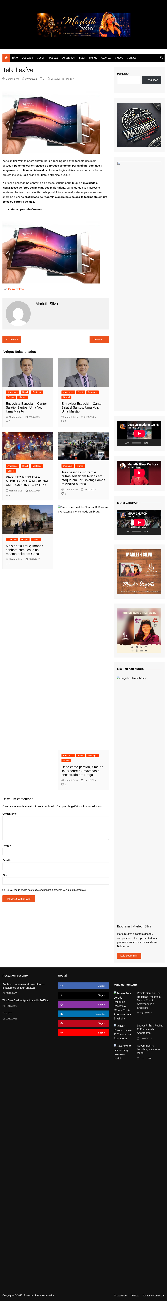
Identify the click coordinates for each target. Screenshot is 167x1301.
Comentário (9, 813)
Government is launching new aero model (148, 1049)
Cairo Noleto (16, 289)
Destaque (27, 57)
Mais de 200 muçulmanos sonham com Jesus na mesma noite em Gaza (24, 550)
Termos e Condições (154, 1295)
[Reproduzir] (121, 442)
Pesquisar (123, 73)
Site (4, 875)
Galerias (106, 57)
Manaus (53, 57)
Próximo (97, 339)
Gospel (41, 57)
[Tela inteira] (157, 442)
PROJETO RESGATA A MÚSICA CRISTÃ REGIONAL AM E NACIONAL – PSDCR (27, 481)
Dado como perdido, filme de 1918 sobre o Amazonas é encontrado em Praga (82, 771)
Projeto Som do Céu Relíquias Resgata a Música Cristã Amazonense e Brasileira (149, 1000)
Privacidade (120, 1295)
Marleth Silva (12, 78)
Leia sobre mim (129, 955)
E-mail (6, 860)
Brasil (82, 57)
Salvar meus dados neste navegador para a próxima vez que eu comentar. (46, 889)
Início (15, 57)
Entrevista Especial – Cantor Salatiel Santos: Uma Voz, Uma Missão (26, 407)
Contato (131, 57)
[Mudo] (151, 442)
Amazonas (68, 57)
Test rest (7, 1013)
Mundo (93, 57)
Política (134, 1295)
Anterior (14, 339)
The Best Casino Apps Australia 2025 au (25, 1000)
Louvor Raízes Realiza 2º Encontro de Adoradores (150, 1029)
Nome (6, 845)
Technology (68, 78)
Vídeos (119, 57)
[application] (139, 433)
